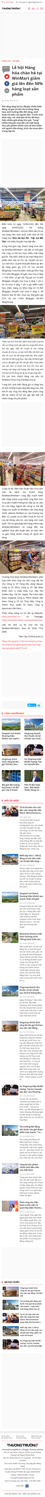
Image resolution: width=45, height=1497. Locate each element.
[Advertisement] (22, 35)
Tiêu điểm (6, 1436)
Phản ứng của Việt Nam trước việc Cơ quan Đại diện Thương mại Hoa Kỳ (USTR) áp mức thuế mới (31, 1205)
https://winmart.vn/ (11, 616)
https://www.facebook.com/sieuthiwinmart (22, 620)
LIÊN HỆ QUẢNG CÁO (12, 1494)
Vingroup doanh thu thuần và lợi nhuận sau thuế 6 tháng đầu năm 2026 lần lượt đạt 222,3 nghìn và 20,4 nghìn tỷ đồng (33, 736)
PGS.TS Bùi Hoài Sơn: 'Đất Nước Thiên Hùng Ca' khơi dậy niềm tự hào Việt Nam (33, 787)
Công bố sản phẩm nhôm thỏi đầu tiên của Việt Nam (29, 1167)
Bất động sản (37, 1436)
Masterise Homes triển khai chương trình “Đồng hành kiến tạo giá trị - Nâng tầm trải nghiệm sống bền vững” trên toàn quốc (31, 936)
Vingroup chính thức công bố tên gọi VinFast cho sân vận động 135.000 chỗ (10, 762)
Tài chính (21, 1436)
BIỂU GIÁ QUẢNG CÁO (31, 1494)
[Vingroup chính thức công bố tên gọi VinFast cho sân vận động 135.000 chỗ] (10, 1026)
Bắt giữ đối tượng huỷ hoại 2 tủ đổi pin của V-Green (11, 787)
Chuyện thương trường (8, 1438)
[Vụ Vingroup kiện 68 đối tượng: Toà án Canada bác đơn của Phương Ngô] (10, 1090)
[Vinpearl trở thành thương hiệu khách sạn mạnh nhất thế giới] (10, 897)
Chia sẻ (32, 705)
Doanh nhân (22, 1438)
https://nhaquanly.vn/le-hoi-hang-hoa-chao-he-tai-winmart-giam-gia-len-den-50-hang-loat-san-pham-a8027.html (22, 645)
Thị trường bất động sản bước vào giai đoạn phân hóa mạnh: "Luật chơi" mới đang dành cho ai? (31, 1129)
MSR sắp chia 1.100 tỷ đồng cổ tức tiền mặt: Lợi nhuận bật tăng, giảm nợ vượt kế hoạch (31, 858)
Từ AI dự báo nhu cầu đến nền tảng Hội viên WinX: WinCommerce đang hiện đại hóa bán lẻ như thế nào (31, 810)
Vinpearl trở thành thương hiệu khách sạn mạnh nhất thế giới (11, 736)
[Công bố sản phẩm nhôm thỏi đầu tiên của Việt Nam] (10, 1168)
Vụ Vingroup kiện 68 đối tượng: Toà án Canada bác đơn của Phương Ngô (33, 762)
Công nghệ (36, 1438)
